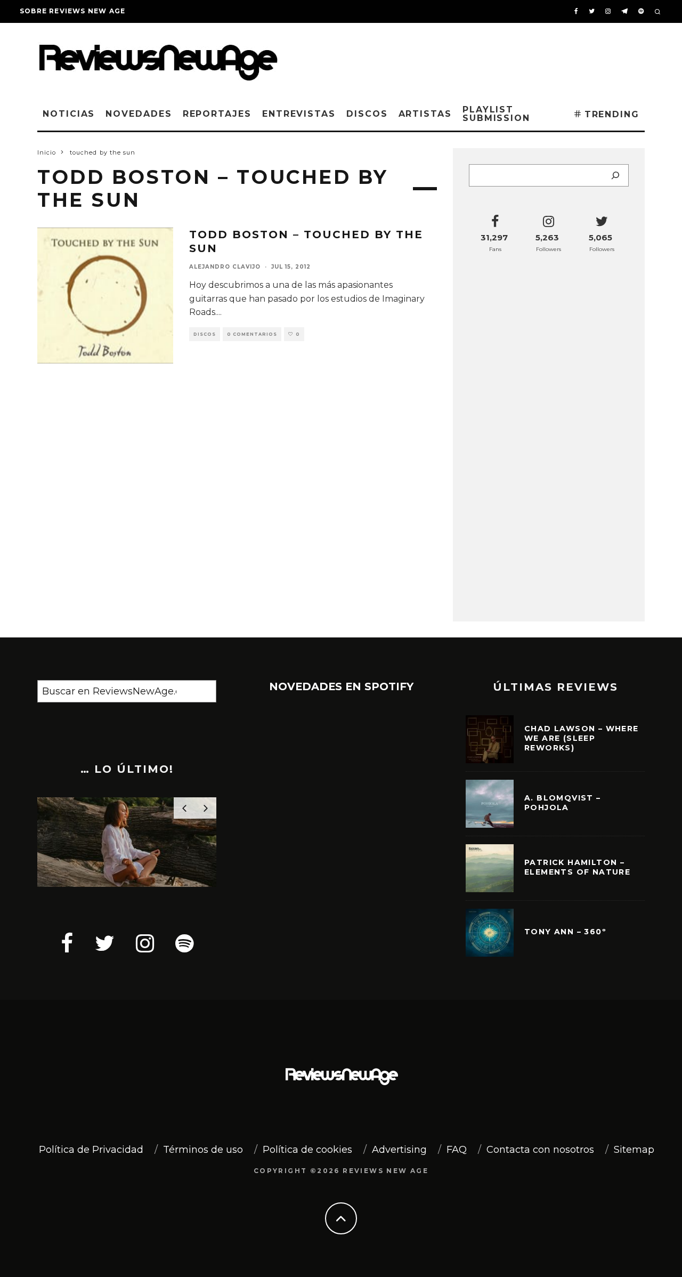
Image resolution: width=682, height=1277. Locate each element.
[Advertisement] (483, 58)
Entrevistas (299, 114)
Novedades (138, 114)
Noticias (69, 114)
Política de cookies (307, 1149)
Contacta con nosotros (540, 1149)
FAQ (456, 1149)
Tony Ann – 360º (565, 931)
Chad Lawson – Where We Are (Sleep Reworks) (581, 738)
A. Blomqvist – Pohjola (562, 802)
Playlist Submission (496, 113)
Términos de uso (203, 1149)
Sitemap (634, 1149)
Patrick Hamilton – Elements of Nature (577, 867)
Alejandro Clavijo (225, 266)
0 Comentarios (252, 334)
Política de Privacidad (91, 1149)
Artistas (425, 114)
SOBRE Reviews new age (72, 11)
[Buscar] (615, 175)
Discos (367, 114)
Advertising (399, 1149)
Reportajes (217, 114)
